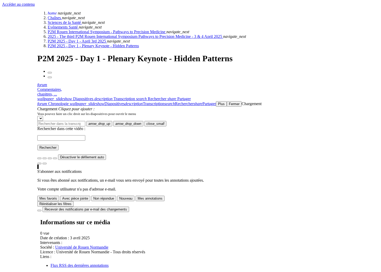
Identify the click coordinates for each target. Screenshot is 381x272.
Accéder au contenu (18, 4)
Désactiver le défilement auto (82, 157)
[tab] (65, 99)
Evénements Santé (63, 27)
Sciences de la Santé (65, 22)
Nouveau (125, 198)
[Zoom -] (50, 158)
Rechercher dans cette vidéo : (61, 128)
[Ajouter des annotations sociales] (39, 163)
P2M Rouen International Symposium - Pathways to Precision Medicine (107, 32)
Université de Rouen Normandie (81, 247)
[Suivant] (50, 77)
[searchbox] (61, 123)
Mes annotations (150, 198)
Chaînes (55, 18)
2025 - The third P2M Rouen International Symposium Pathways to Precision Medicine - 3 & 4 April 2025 (135, 36)
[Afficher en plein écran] (39, 158)
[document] (208, 113)
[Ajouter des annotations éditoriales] (45, 163)
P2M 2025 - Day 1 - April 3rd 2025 (77, 41)
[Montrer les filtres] (45, 158)
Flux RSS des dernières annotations (80, 265)
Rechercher (48, 147)
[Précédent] (50, 72)
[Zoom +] (55, 158)
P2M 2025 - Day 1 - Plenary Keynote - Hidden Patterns (93, 46)
